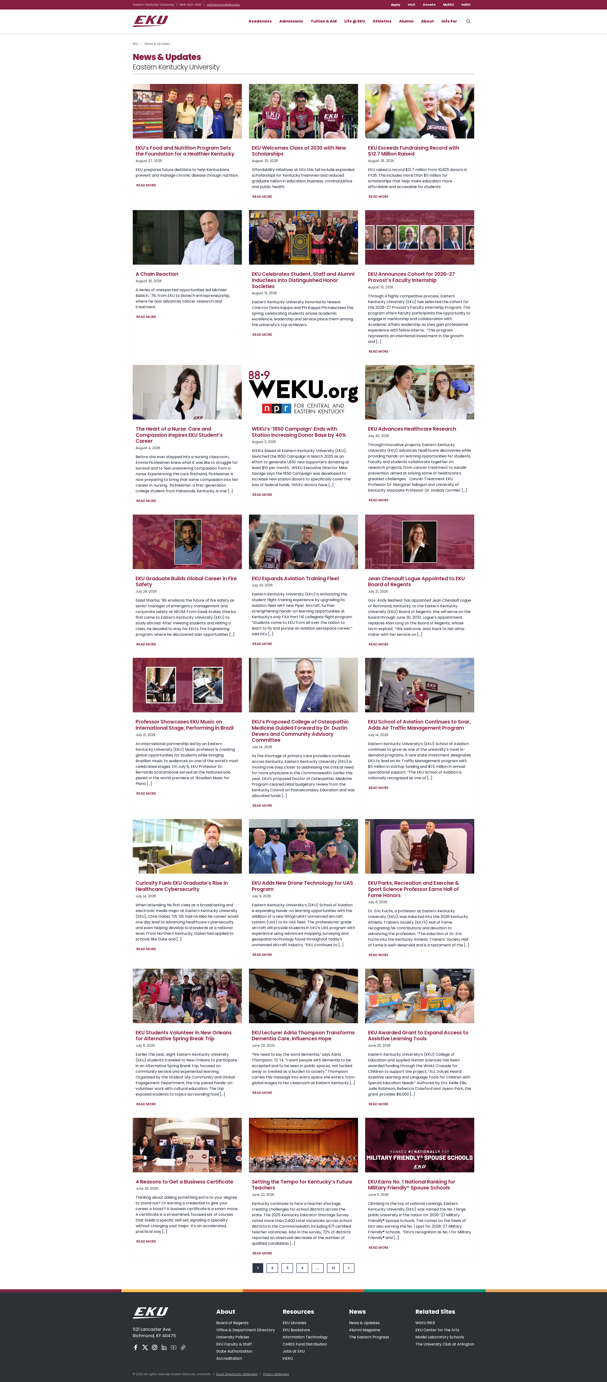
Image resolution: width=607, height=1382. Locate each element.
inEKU (465, 5)
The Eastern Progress (369, 1337)
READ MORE (147, 186)
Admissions (291, 21)
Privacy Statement (276, 1374)
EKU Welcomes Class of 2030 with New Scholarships (299, 151)
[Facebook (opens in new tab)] (135, 1347)
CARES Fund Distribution (305, 1344)
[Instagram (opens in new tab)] (154, 1347)
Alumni (406, 21)
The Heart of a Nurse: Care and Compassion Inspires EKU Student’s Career (179, 435)
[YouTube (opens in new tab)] (173, 1347)
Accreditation (229, 1358)
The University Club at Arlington (444, 1344)
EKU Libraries (294, 1323)
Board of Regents (232, 1323)
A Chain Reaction (157, 274)
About (427, 21)
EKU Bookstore (296, 1330)
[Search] (468, 21)
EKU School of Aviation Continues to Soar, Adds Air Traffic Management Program (419, 725)
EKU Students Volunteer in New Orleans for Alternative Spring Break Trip (184, 1036)
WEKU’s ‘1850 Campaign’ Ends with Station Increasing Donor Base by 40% (299, 432)
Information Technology (305, 1337)
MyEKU (448, 5)
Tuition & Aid (324, 21)
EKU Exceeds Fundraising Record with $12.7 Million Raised (413, 151)
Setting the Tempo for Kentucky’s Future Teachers (302, 1185)
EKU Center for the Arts (437, 1330)
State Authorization (234, 1351)
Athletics (382, 21)
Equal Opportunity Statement (237, 1374)
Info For (449, 21)
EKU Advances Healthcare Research (412, 429)
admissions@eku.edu (223, 5)
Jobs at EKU (294, 1351)
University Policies (232, 1337)
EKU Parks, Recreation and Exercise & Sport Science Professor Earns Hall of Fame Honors (413, 889)
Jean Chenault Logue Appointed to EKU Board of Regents (416, 582)
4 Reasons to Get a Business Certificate (184, 1182)
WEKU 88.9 (425, 1323)
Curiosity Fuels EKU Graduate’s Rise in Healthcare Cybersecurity (182, 886)
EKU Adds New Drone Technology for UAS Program (302, 886)
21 (333, 1268)
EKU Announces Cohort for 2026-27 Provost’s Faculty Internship (411, 277)
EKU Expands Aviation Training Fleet (295, 579)
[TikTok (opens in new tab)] (183, 1347)
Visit (411, 5)
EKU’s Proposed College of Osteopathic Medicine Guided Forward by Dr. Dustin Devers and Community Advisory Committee (300, 731)
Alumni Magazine (364, 1330)
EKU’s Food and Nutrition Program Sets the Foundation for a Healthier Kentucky (185, 151)
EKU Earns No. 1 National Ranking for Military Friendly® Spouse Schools (411, 1185)
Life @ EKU (354, 21)
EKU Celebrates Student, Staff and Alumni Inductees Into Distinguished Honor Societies (303, 280)
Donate (429, 5)
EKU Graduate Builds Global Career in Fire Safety (186, 582)
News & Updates (364, 1323)
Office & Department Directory (245, 1330)
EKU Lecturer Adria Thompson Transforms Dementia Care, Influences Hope (303, 1036)
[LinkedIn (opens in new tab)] (164, 1347)
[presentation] (187, 111)
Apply (395, 5)
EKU (135, 44)
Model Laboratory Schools (439, 1337)
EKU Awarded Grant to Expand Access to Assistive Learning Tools (418, 1036)
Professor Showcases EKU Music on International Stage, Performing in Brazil (185, 725)
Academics (260, 21)
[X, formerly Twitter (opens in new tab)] (145, 1347)
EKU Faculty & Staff (234, 1344)
